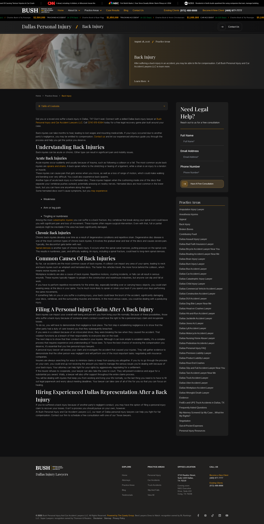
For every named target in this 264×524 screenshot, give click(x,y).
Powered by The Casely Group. (120, 515)
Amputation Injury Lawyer (191, 209)
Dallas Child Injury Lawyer (192, 284)
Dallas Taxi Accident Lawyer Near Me (197, 373)
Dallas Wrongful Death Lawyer (194, 393)
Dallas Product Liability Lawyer (194, 358)
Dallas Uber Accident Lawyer (193, 383)
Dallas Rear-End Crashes (191, 363)
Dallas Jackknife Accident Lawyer (195, 318)
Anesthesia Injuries (188, 214)
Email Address (189, 151)
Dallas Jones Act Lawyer (191, 323)
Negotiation (185, 421)
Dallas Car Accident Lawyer (192, 274)
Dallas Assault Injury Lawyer (193, 239)
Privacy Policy (119, 518)
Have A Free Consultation (202, 184)
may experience (99, 190)
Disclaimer (97, 518)
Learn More (140, 81)
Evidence (184, 398)
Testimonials (127, 495)
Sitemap (107, 518)
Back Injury (184, 224)
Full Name (186, 135)
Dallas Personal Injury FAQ (192, 348)
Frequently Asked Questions (193, 407)
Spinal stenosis (43, 248)
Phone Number (190, 166)
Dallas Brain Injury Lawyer (192, 259)
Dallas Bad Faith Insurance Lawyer (196, 244)
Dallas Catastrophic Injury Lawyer (195, 279)
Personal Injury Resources (192, 431)
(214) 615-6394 (96, 122)
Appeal (182, 219)
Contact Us (138, 10)
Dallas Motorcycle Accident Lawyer (196, 333)
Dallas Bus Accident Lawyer (193, 269)
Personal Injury (154, 475)
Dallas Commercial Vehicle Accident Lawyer (200, 289)
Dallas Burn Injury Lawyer (191, 264)
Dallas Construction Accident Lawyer (197, 293)
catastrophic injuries (63, 220)
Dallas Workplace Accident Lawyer (196, 388)
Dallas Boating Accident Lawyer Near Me (199, 254)
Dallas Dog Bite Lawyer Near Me (195, 303)
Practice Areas (163, 41)
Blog (126, 10)
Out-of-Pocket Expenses (191, 426)
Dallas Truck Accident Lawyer (193, 378)
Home (61, 10)
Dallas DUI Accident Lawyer (193, 298)
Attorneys (126, 480)
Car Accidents (154, 480)
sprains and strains (56, 166)
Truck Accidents (154, 485)
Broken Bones (186, 229)
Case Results (112, 10)
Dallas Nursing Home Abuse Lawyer (197, 338)
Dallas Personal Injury (46, 26)
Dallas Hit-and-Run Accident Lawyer (197, 313)
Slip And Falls (153, 490)
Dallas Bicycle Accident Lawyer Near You (199, 249)
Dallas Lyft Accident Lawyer (192, 328)
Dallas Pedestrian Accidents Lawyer (197, 343)
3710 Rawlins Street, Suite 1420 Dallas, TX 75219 (187, 478)
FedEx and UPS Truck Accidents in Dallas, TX (201, 402)
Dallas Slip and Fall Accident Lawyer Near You (202, 368)
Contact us (99, 136)
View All (151, 495)
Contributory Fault (188, 234)
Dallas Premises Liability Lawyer (195, 353)
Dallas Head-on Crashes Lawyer (195, 308)
